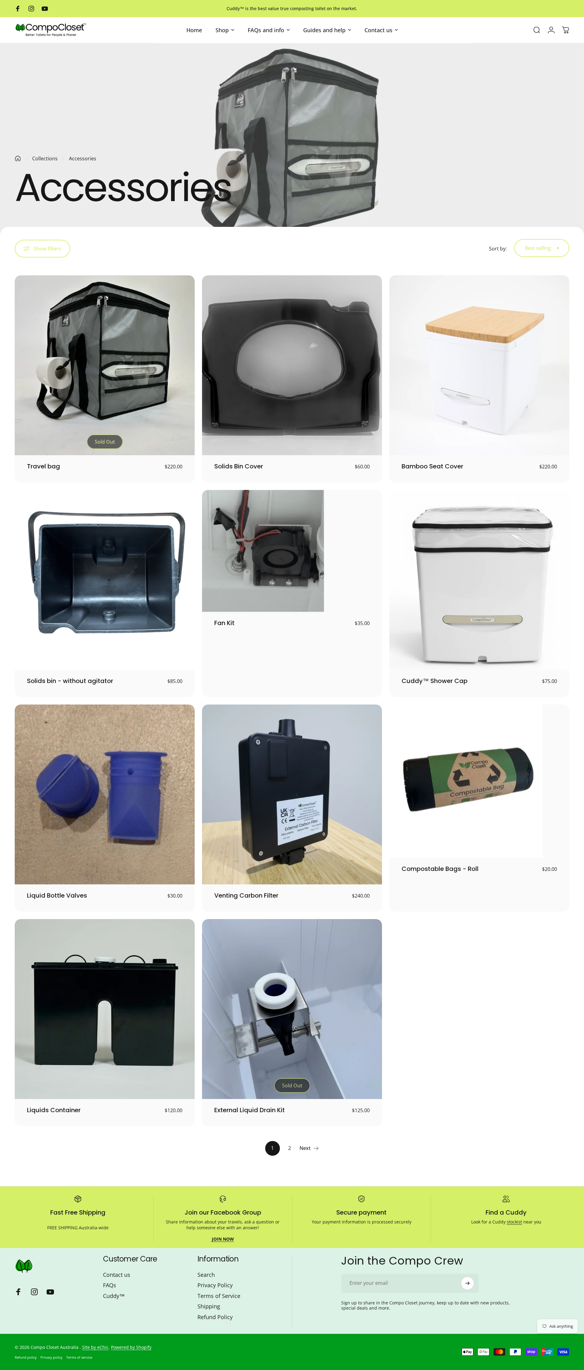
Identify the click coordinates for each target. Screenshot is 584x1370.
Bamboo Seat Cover (432, 466)
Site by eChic (95, 1347)
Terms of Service (218, 1295)
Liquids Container (54, 1110)
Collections (45, 158)
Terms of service (79, 1357)
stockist (514, 1222)
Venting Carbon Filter (246, 895)
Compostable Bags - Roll (440, 868)
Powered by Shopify (131, 1347)
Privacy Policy (215, 1285)
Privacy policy (51, 1357)
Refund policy (26, 1357)
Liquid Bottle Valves (57, 895)
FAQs (109, 1285)
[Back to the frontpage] (18, 158)
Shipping (208, 1306)
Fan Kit (224, 623)
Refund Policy (215, 1317)
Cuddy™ (114, 1295)
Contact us (116, 1274)
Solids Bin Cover (238, 466)
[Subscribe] (467, 1283)
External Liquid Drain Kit (249, 1110)
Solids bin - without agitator (70, 681)
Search (206, 1274)
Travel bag (43, 466)
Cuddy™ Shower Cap (435, 681)
